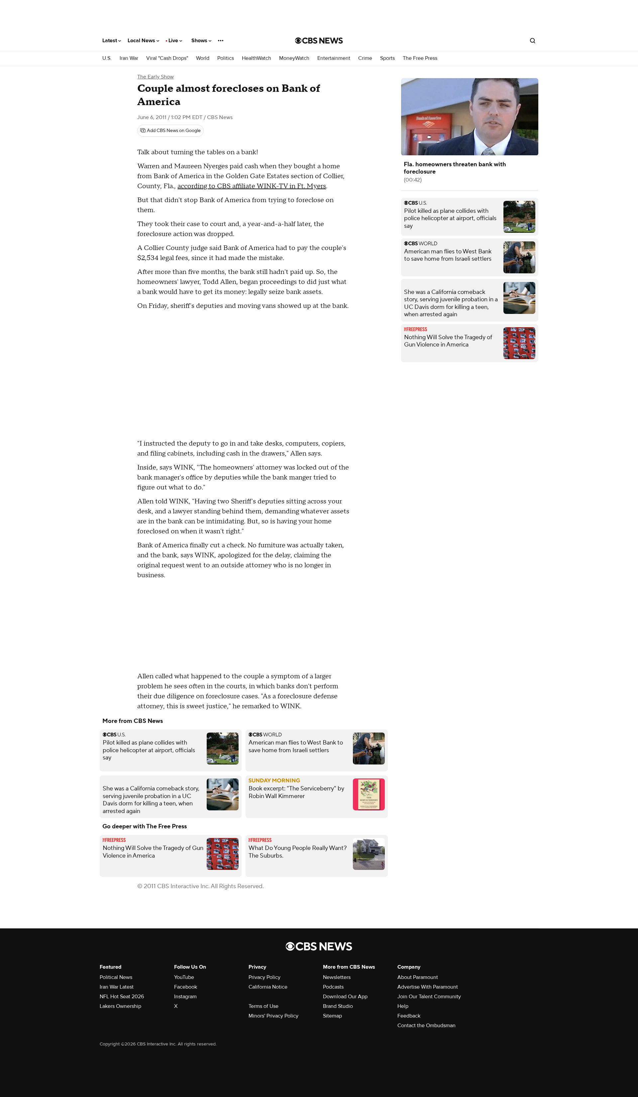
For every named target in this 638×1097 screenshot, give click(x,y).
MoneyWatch (294, 58)
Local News (142, 40)
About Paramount (417, 977)
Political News (116, 977)
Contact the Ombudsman (426, 1025)
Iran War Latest (117, 987)
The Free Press (420, 58)
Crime (365, 58)
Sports (387, 58)
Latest (110, 40)
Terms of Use (263, 1006)
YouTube (184, 977)
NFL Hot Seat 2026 (122, 996)
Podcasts (333, 987)
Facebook (185, 987)
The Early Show (155, 76)
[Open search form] (533, 41)
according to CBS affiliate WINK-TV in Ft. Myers (251, 186)
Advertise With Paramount (427, 987)
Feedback (408, 1016)
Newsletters (337, 977)
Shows (200, 40)
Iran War (129, 58)
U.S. (107, 58)
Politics (225, 58)
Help (402, 1006)
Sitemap (332, 1016)
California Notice (268, 987)
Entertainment (333, 58)
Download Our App (345, 996)
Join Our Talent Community (429, 996)
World (202, 58)
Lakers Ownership (120, 1006)
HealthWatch (256, 58)
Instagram (185, 996)
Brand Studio (338, 1006)
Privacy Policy (264, 977)
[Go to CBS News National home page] (319, 40)
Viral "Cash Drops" (167, 58)
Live (173, 40)
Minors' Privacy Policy (273, 1016)
